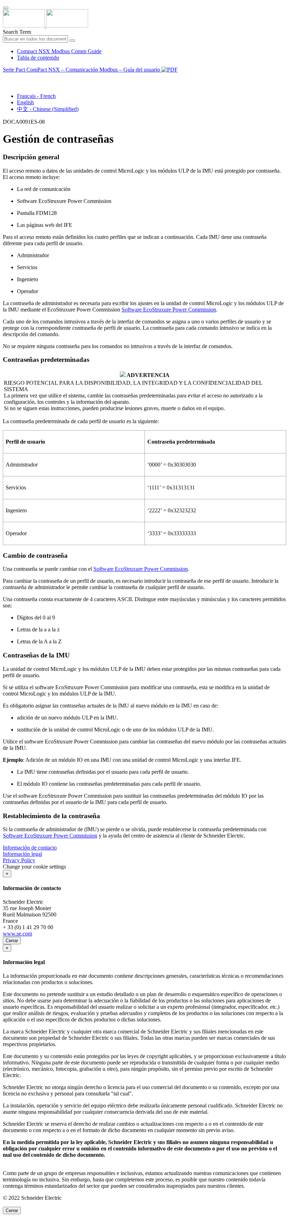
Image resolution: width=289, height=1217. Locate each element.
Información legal (22, 854)
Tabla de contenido (38, 58)
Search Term (17, 32)
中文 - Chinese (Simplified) (48, 109)
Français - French (36, 96)
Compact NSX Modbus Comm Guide (59, 51)
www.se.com (17, 934)
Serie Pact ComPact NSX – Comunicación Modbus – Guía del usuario (82, 70)
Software (169, 310)
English (25, 102)
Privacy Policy (19, 860)
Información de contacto (30, 848)
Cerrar (12, 940)
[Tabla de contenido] (5, 78)
